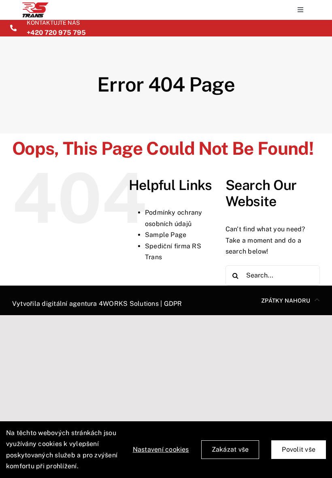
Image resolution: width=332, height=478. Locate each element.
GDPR (173, 303)
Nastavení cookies (161, 449)
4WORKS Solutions (129, 303)
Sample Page (166, 235)
